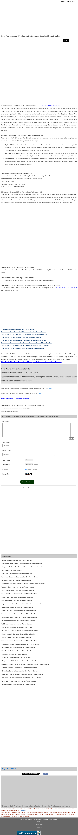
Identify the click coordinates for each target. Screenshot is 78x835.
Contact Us (39, 827)
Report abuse (71, 1)
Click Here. (23, 810)
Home (62, 1)
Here (50, 388)
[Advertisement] (39, 18)
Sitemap (39, 830)
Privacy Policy (39, 824)
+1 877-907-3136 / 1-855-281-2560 (48, 106)
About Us (39, 821)
